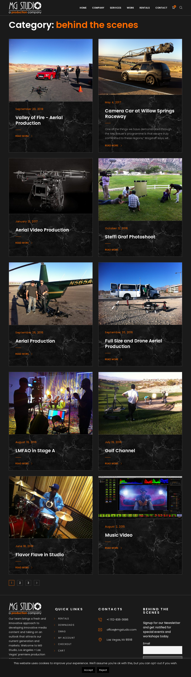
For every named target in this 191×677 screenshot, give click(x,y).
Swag (62, 631)
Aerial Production (35, 341)
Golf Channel (120, 451)
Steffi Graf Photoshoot (130, 237)
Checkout (65, 644)
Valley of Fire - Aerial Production (39, 120)
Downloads (66, 625)
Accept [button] (88, 670)
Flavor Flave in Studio (39, 555)
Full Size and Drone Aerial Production (133, 343)
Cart (61, 650)
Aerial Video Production (42, 230)
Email (146, 643)
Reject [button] (103, 670)
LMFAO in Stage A (35, 451)
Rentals (63, 618)
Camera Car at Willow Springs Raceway (139, 113)
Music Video (118, 535)
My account (66, 638)
